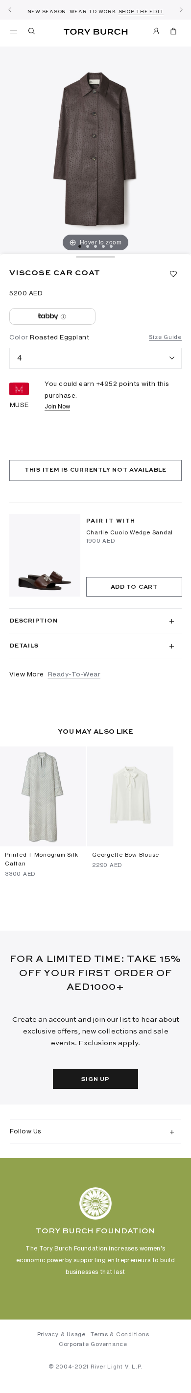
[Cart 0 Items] (173, 33)
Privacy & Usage (61, 1334)
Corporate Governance (93, 1344)
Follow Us (26, 1131)
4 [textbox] (19, 358)
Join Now (57, 406)
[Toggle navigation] (14, 30)
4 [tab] (103, 246)
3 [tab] (95, 246)
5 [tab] (111, 246)
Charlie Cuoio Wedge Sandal (129, 532)
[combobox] (95, 358)
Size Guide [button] (165, 337)
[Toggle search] (32, 33)
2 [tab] (87, 246)
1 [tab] (79, 246)
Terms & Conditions (120, 1334)
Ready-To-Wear (74, 674)
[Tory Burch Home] (96, 32)
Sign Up (95, 1079)
